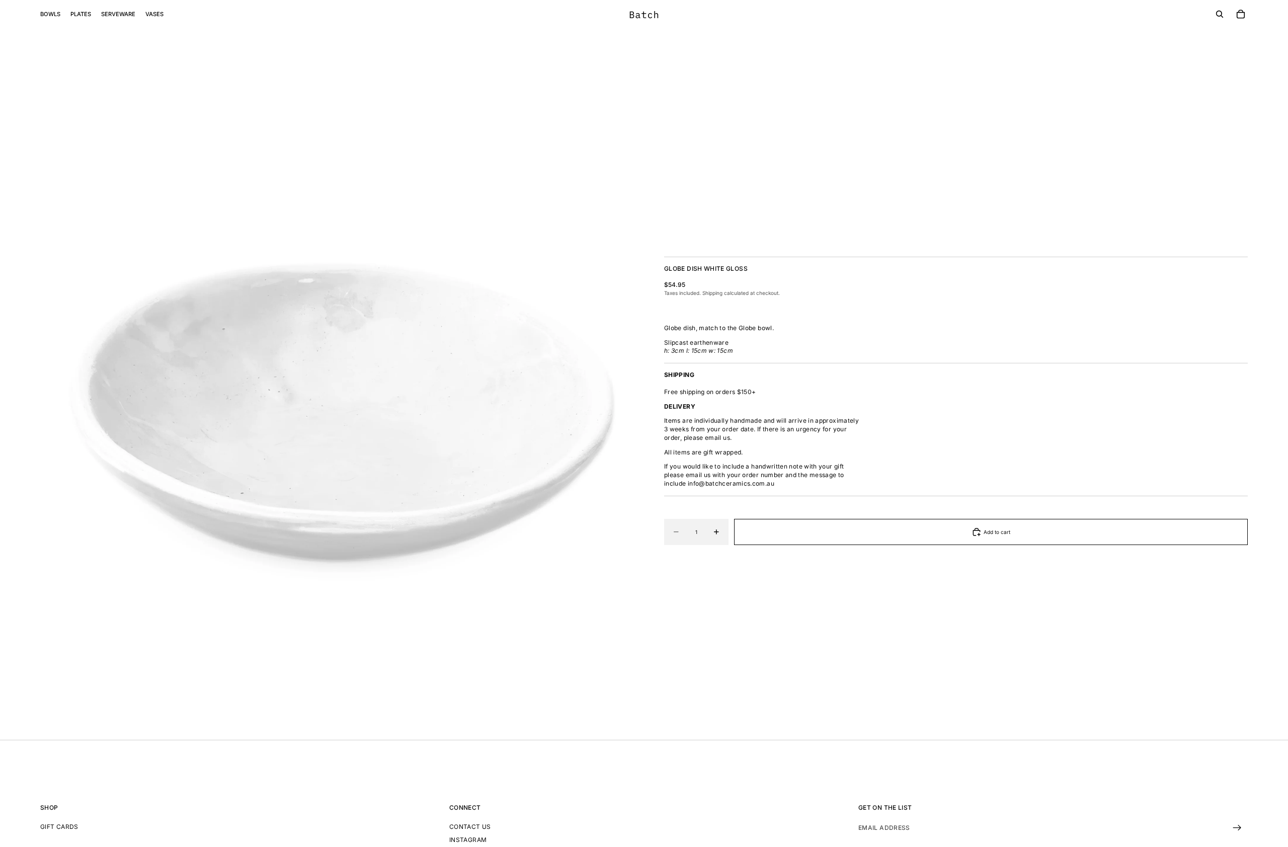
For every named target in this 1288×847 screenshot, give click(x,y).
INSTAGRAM (468, 839)
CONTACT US (470, 826)
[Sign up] (1237, 827)
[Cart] (1241, 14)
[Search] (1220, 14)
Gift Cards (59, 826)
